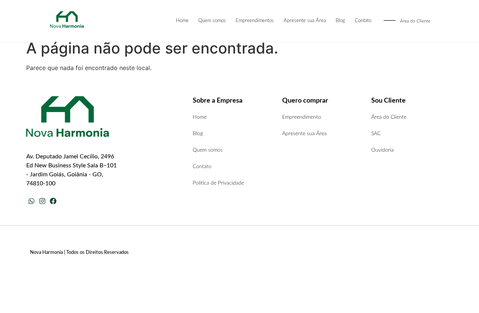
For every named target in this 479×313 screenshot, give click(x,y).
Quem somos (212, 20)
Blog (340, 20)
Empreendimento (301, 117)
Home (182, 20)
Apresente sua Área (305, 20)
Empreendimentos (255, 20)
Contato (363, 20)
